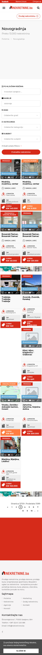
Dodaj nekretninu (27, 16)
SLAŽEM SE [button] (21, 651)
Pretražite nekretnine (21, 152)
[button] (27, 645)
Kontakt (26, 605)
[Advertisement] (21, 57)
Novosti (7, 608)
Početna (5, 39)
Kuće (24, 1)
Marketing (27, 598)
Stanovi (18, 1)
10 (31, 511)
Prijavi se (37, 1)
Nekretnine (8, 602)
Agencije (7, 605)
